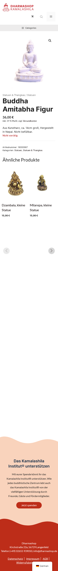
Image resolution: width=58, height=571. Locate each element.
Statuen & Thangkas (14, 95)
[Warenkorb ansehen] (32, 16)
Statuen (18, 150)
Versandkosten (30, 121)
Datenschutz (15, 558)
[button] (50, 41)
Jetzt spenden (29, 505)
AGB (45, 558)
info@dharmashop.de (45, 550)
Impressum (32, 558)
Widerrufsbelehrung (28, 562)
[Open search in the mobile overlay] (41, 16)
